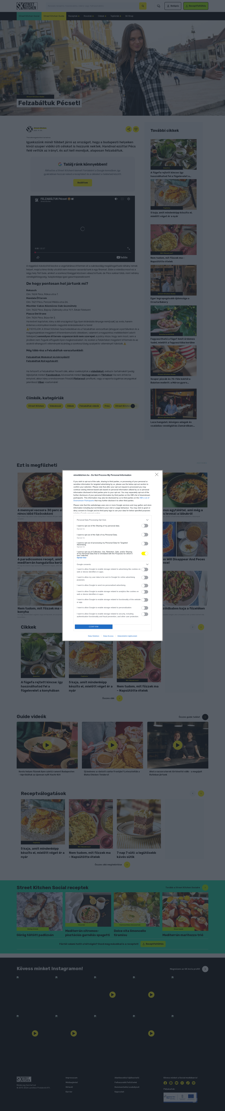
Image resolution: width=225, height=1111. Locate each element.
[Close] (157, 475)
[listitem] (112, 520)
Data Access (108, 636)
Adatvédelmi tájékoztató (127, 636)
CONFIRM (94, 627)
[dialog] (112, 555)
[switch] (144, 525)
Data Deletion (93, 636)
